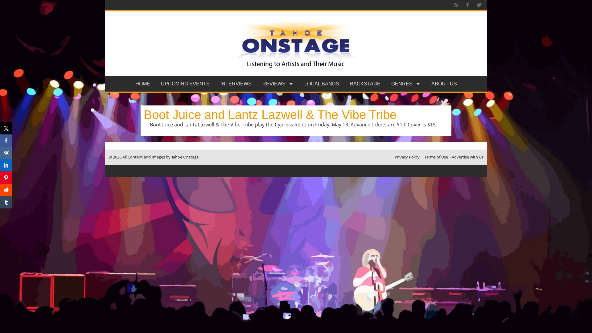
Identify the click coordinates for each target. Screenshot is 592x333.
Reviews (274, 83)
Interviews (236, 83)
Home (142, 83)
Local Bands (321, 83)
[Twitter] (479, 5)
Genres (402, 83)
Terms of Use (436, 157)
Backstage (365, 83)
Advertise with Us (467, 157)
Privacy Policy (407, 157)
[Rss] (456, 5)
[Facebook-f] (468, 5)
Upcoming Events (185, 83)
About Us (444, 83)
